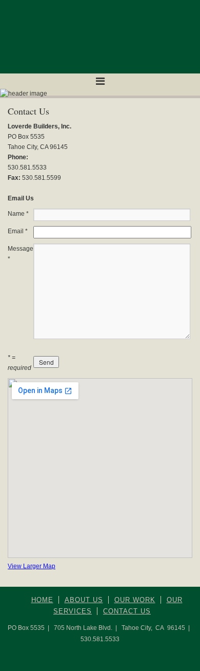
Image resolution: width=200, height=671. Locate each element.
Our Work (134, 600)
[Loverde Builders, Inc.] (100, 36)
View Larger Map (31, 566)
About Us (84, 600)
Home (42, 600)
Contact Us (127, 611)
